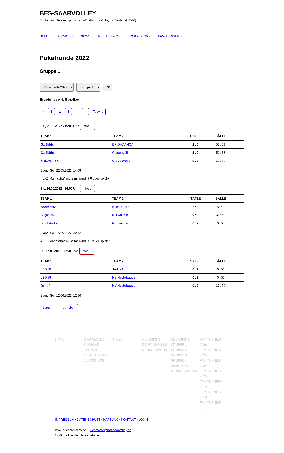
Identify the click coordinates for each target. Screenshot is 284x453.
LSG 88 (46, 269)
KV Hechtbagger (124, 277)
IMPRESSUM (64, 419)
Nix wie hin (120, 215)
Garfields (47, 144)
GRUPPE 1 (179, 344)
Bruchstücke (120, 206)
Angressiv (48, 206)
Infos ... (87, 126)
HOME (44, 36)
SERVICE (64, 36)
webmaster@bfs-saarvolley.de (110, 430)
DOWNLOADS (94, 339)
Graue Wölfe (120, 152)
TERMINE (91, 350)
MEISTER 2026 (109, 36)
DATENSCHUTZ (88, 419)
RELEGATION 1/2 (154, 344)
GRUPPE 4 (179, 360)
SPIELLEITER (181, 365)
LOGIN (143, 419)
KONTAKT (128, 419)
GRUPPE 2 (179, 350)
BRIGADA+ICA (123, 144)
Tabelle (98, 111)
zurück (47, 307)
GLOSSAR (91, 344)
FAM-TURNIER (169, 36)
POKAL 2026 (139, 36)
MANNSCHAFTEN (155, 350)
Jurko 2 (117, 269)
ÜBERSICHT (151, 339)
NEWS (85, 36)
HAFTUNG (110, 419)
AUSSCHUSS (94, 360)
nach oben (67, 307)
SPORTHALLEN (95, 355)
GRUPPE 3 (179, 355)
